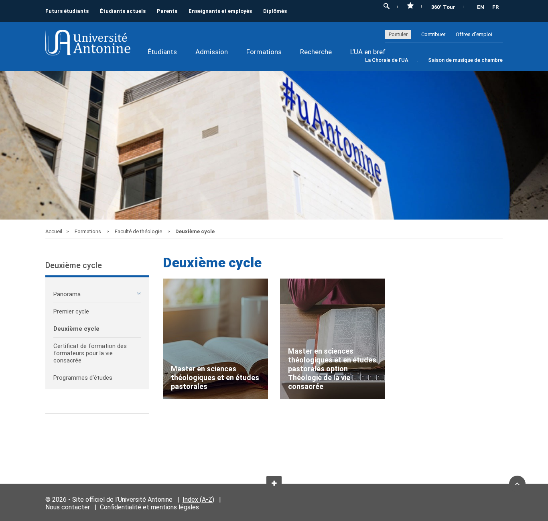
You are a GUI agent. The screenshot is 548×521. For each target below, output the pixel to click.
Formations (264, 52)
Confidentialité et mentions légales (149, 507)
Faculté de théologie (139, 231)
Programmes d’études (82, 377)
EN (480, 7)
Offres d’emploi (474, 34)
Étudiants (162, 52)
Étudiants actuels (123, 11)
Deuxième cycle (76, 328)
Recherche (316, 52)
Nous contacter (67, 507)
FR (495, 7)
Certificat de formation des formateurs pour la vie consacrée (90, 353)
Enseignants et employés (220, 11)
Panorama (67, 294)
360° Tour (443, 7)
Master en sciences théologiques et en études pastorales (215, 377)
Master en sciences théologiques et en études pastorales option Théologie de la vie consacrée (332, 369)
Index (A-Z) (198, 499)
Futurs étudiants (67, 11)
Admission (211, 52)
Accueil (53, 231)
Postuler (398, 34)
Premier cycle (71, 311)
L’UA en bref (368, 52)
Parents (167, 11)
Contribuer (433, 34)
